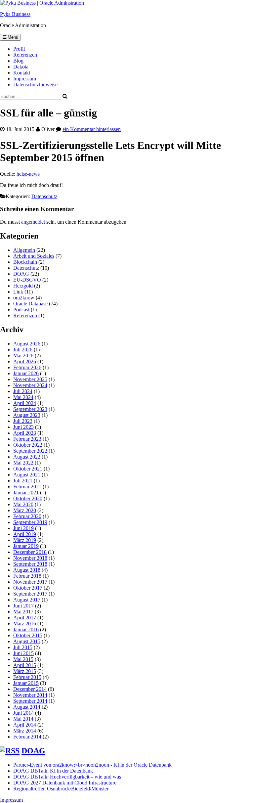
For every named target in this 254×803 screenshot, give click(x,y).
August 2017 (26, 599)
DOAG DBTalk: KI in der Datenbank (53, 771)
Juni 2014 (23, 713)
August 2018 (26, 570)
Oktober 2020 (27, 498)
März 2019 (24, 540)
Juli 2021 (22, 480)
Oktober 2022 (27, 445)
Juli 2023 (22, 421)
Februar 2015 (27, 677)
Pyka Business (15, 14)
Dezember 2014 (30, 689)
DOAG (21, 274)
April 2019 (24, 534)
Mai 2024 (23, 397)
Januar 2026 (26, 373)
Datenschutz (44, 196)
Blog (18, 61)
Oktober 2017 (27, 588)
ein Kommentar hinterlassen (92, 129)
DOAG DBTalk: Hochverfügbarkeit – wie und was (67, 777)
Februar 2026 (27, 367)
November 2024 (30, 385)
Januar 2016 (26, 629)
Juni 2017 (23, 605)
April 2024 (24, 403)
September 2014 (30, 701)
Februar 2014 (27, 736)
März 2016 (24, 623)
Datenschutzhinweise (35, 84)
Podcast (21, 309)
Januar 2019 (26, 546)
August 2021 (26, 474)
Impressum (24, 78)
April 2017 (24, 617)
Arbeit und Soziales (33, 256)
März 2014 (24, 731)
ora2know (23, 297)
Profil (19, 49)
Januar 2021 (26, 492)
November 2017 (30, 582)
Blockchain (25, 262)
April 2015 (24, 665)
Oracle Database (30, 303)
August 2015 (26, 641)
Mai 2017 (23, 611)
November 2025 (30, 379)
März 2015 (24, 671)
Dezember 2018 (30, 552)
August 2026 (26, 343)
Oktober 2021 (27, 468)
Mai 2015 (23, 659)
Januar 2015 (26, 683)
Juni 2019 (23, 528)
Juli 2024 (22, 391)
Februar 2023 (27, 439)
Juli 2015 (22, 647)
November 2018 (30, 558)
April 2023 (24, 433)
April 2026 (24, 361)
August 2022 (26, 457)
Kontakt (21, 72)
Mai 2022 (23, 463)
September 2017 (30, 594)
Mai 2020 (23, 504)
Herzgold (23, 286)
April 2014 (24, 725)
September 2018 (30, 564)
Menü (12, 37)
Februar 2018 (27, 576)
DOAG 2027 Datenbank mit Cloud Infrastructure (64, 782)
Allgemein (24, 250)
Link (18, 291)
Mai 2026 (23, 355)
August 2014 (26, 707)
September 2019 (30, 522)
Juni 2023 (23, 427)
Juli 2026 (22, 349)
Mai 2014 (23, 719)
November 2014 (30, 695)
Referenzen (25, 55)
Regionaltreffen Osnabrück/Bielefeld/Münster (60, 788)
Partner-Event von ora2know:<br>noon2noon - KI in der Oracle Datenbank (92, 765)
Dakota (20, 66)
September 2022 (30, 451)
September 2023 (30, 409)
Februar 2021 (27, 486)
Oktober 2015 (27, 635)
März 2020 (24, 510)
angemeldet (33, 222)
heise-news (28, 174)
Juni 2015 (23, 653)
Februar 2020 (27, 516)
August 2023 (26, 415)
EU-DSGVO (27, 280)
